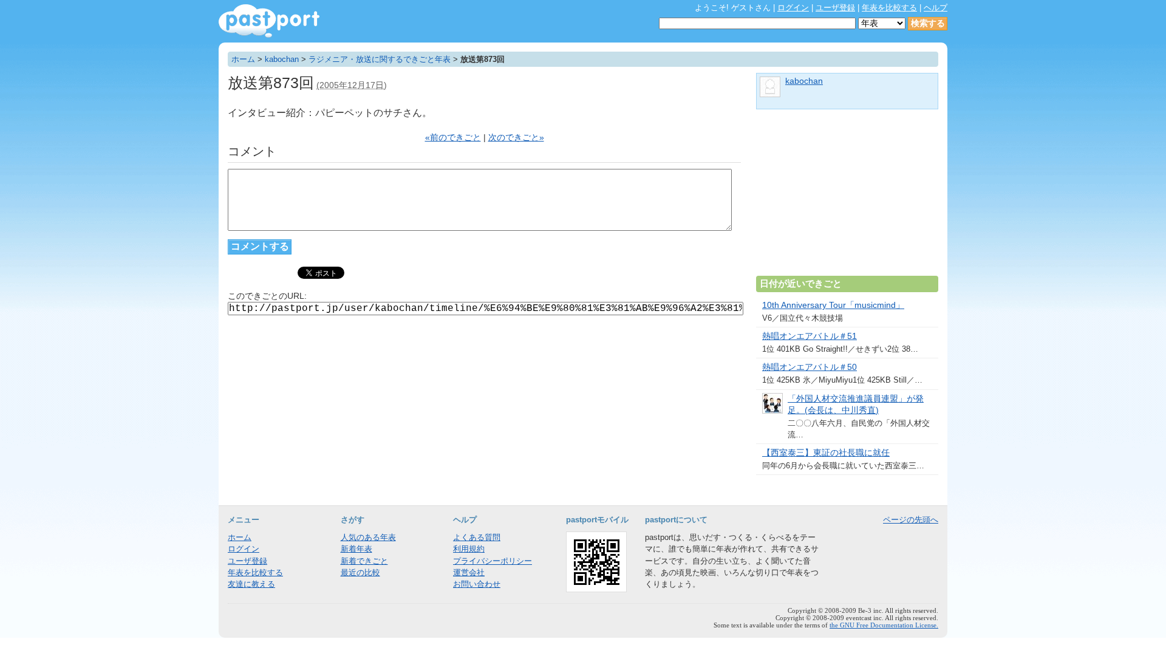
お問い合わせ (476, 584)
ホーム (243, 59)
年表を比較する (889, 7)
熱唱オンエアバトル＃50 (809, 367)
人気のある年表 (368, 537)
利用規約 (469, 548)
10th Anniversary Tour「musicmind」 (833, 305)
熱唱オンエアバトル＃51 (809, 336)
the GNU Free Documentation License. (884, 625)
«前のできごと (453, 137)
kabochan (282, 59)
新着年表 (356, 548)
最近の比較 (360, 572)
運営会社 (469, 572)
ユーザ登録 (835, 7)
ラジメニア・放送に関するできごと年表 (380, 59)
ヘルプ (935, 7)
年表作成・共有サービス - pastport (269, 21)
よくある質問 (476, 537)
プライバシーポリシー (492, 560)
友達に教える (251, 584)
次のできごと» (516, 137)
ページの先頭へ (910, 519)
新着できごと (364, 560)
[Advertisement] (847, 197)
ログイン (793, 7)
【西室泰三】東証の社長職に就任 (826, 452)
